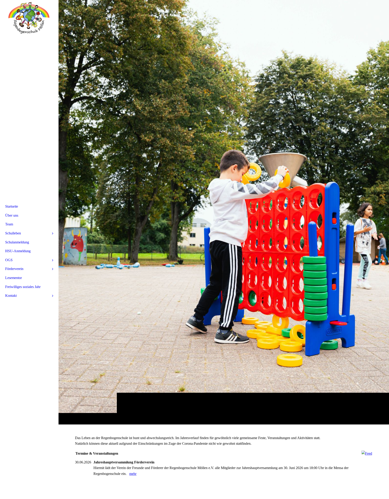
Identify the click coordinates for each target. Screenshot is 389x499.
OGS (9, 260)
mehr (132, 474)
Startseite (11, 206)
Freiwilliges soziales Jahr (23, 287)
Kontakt (11, 295)
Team (9, 224)
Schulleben (13, 233)
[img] (224, 212)
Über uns (11, 215)
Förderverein (14, 269)
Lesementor (13, 278)
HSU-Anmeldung (18, 251)
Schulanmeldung (17, 242)
